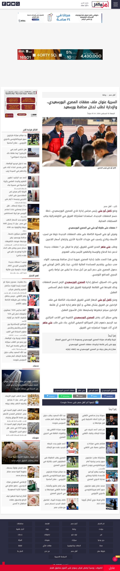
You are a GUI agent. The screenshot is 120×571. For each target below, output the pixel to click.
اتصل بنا (20, 551)
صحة (101, 545)
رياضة (74, 529)
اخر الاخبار (101, 523)
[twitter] (9, 4)
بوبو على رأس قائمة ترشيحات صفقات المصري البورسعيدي (92, 344)
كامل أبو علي (105, 211)
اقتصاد (47, 523)
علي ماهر (106, 247)
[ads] (60, 18)
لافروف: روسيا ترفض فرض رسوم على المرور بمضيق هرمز (76, 568)
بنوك (47, 529)
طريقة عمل (101, 551)
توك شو (74, 534)
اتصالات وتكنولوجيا (74, 545)
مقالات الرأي (47, 545)
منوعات (47, 540)
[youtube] (13, 4)
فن (101, 534)
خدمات (20, 534)
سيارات (74, 540)
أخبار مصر (74, 523)
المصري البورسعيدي (75, 282)
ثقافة (20, 545)
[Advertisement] (79, 186)
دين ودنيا (101, 540)
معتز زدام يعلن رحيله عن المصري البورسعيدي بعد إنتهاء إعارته (91, 349)
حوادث (101, 529)
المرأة (20, 540)
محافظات (20, 523)
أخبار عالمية (20, 529)
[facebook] (4, 4)
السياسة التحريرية (60, 556)
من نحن (47, 551)
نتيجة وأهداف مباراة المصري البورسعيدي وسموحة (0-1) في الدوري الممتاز (85, 339)
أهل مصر (107, 206)
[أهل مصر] (100, 5)
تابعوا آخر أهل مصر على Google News (77, 402)
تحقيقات (47, 534)
